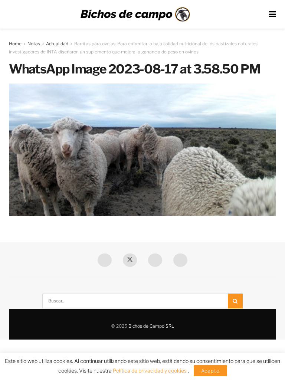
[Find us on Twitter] (130, 260)
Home (15, 43)
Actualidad (57, 43)
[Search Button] (235, 301)
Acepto (210, 371)
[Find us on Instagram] (180, 260)
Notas (33, 43)
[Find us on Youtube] (155, 260)
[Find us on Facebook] (105, 260)
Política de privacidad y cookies (150, 370)
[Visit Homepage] (135, 14)
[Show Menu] (272, 14)
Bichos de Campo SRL (151, 326)
